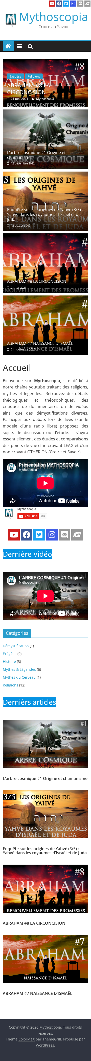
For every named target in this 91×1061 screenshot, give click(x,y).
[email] (87, 4)
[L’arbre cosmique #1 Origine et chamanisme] (45, 112)
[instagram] (73, 4)
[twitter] (66, 4)
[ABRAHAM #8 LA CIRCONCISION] (45, 236)
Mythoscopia (53, 16)
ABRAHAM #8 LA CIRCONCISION (36, 281)
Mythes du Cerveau (19, 677)
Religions (77, 76)
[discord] (80, 4)
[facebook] (59, 4)
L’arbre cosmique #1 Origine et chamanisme (36, 155)
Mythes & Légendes (19, 669)
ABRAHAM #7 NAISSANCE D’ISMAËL (40, 343)
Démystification (16, 645)
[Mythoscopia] (8, 46)
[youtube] (52, 4)
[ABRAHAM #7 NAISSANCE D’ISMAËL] (45, 298)
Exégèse (59, 76)
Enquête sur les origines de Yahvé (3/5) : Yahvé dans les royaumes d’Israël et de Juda (45, 214)
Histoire (9, 661)
